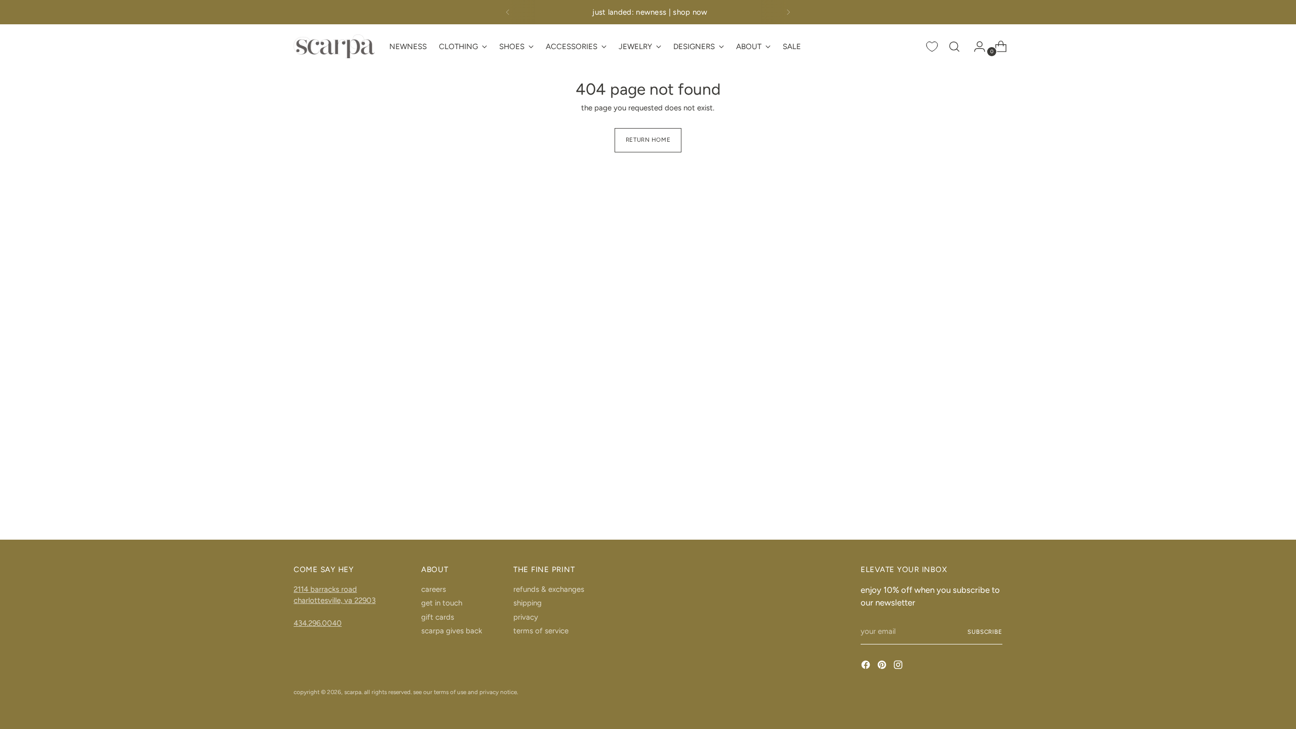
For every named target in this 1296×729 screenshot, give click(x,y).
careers (433, 589)
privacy (525, 617)
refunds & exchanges (548, 589)
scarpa (352, 692)
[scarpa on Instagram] (899, 666)
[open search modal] (954, 46)
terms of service (541, 630)
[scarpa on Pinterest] (883, 666)
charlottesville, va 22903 (335, 600)
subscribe (984, 631)
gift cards (437, 617)
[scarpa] (334, 46)
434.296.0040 (318, 623)
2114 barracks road (325, 589)
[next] (788, 12)
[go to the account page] (975, 46)
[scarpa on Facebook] (867, 666)
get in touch (441, 603)
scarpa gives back (451, 630)
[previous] (508, 12)
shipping (527, 603)
